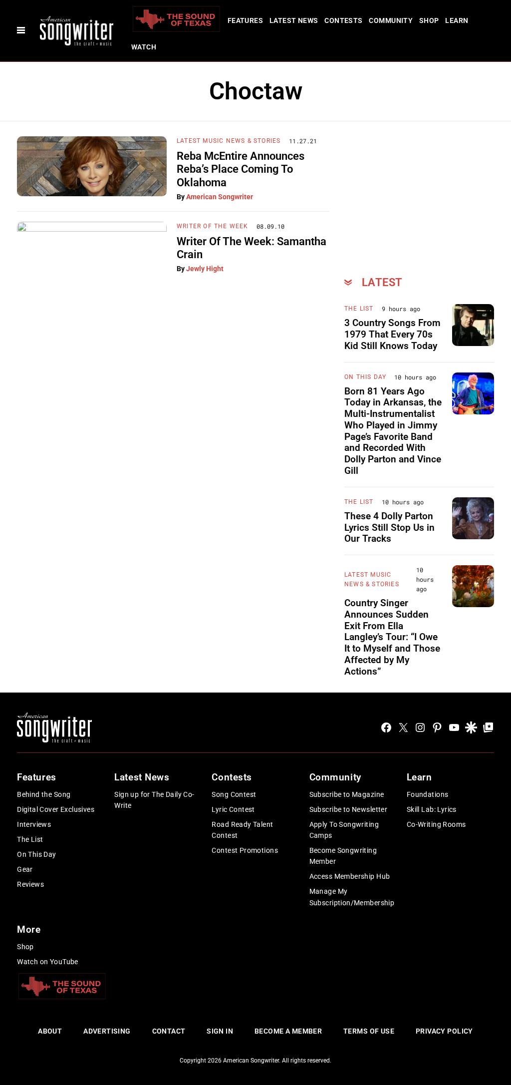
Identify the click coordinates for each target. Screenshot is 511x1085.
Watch (143, 47)
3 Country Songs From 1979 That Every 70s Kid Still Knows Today (392, 334)
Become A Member (288, 1031)
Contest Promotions (245, 850)
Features (245, 20)
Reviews (30, 884)
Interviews (34, 824)
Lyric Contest (233, 809)
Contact (169, 1031)
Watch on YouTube (47, 962)
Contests (343, 20)
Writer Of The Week (213, 226)
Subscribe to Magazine (346, 794)
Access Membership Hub (349, 876)
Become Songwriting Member (343, 855)
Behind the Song (43, 794)
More (28, 929)
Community (391, 20)
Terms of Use (368, 1031)
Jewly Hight (205, 269)
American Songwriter (219, 197)
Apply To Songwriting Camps (344, 829)
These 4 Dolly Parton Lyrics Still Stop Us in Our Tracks (389, 527)
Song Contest (234, 794)
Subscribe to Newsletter (348, 809)
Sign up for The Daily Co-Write (154, 799)
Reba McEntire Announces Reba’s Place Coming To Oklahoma (240, 169)
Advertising (107, 1031)
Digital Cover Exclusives (55, 809)
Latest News (293, 20)
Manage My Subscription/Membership (352, 896)
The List (359, 308)
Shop (429, 20)
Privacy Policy (444, 1031)
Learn (456, 20)
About (50, 1031)
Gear (25, 869)
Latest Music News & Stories (228, 140)
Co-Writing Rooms (436, 824)
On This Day (365, 376)
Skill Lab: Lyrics (432, 809)
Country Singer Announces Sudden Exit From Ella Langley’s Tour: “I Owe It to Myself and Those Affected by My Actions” (392, 637)
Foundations (428, 794)
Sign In (220, 1031)
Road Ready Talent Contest (242, 829)
